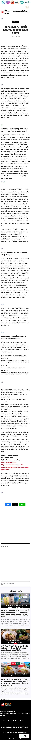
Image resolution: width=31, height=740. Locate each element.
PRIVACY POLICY (18, 727)
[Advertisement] (15, 525)
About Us (2, 721)
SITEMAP (26, 727)
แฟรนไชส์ (11, 584)
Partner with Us (12, 721)
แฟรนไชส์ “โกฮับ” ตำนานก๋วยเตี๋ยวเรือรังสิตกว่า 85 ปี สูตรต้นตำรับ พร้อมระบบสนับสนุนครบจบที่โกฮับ (14, 648)
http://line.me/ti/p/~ (8, 462)
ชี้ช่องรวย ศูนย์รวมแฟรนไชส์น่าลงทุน (16, 12)
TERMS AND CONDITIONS (7, 727)
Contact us (21, 721)
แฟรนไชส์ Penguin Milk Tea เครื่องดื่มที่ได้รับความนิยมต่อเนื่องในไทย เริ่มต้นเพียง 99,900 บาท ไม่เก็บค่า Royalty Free (15, 613)
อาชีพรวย (15, 22)
